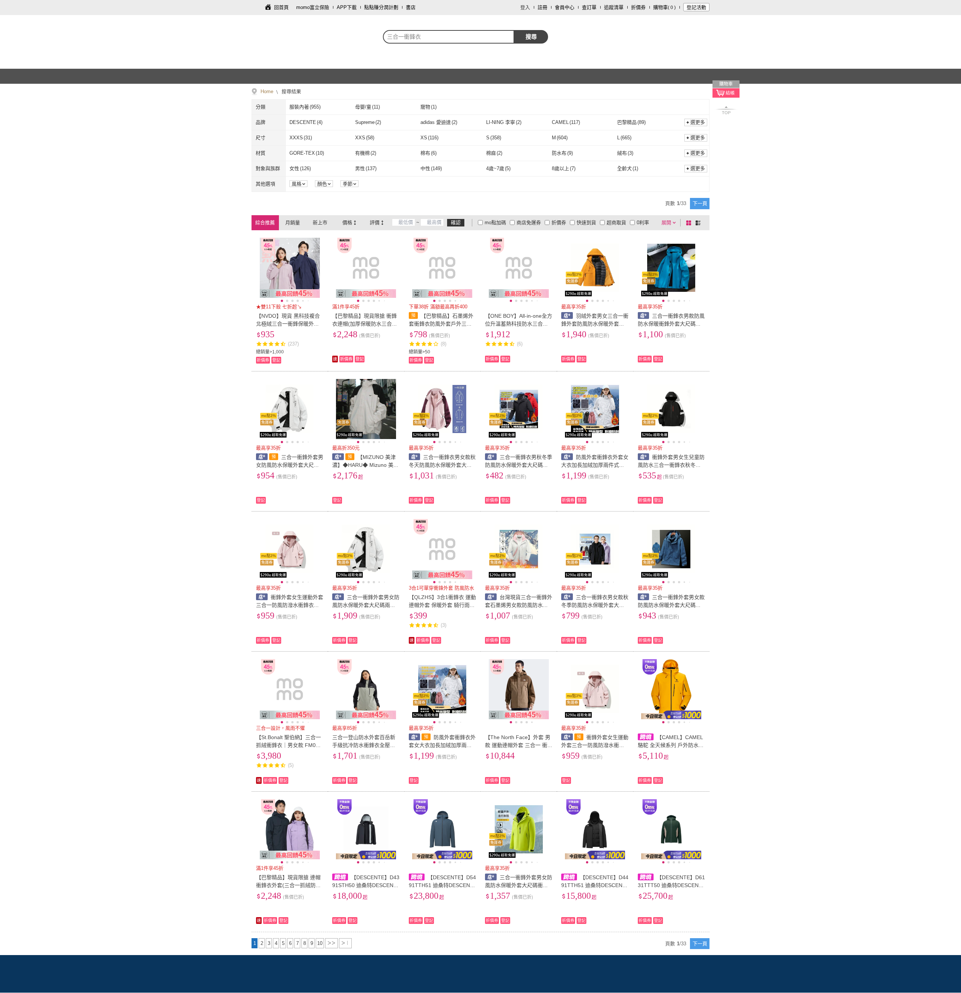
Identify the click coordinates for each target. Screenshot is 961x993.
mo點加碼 (495, 222)
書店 (411, 7)
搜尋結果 (290, 91)
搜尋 (531, 36)
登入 (525, 7)
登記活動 (696, 7)
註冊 (542, 7)
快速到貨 (586, 222)
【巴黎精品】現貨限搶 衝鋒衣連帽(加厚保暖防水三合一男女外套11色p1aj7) (364, 324)
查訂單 (589, 7)
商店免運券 (529, 222)
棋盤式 (690, 222)
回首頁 (281, 7)
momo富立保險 (312, 7)
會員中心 (564, 7)
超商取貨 (616, 222)
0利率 (643, 222)
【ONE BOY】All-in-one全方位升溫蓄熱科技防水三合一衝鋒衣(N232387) (518, 324)
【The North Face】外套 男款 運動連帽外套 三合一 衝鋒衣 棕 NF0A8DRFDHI (517, 745)
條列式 (699, 222)
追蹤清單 (614, 7)
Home (267, 91)
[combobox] (448, 37)
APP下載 (347, 7)
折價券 (638, 7)
